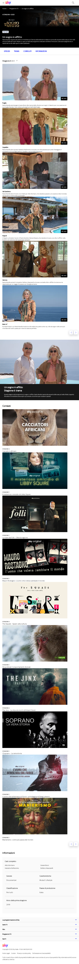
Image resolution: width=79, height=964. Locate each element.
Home (4, 8)
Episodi (7, 51)
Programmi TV (14, 8)
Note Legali (6, 953)
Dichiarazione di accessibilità (41, 953)
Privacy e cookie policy (24, 953)
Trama (16, 51)
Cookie (13, 953)
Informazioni (41, 51)
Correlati (27, 51)
